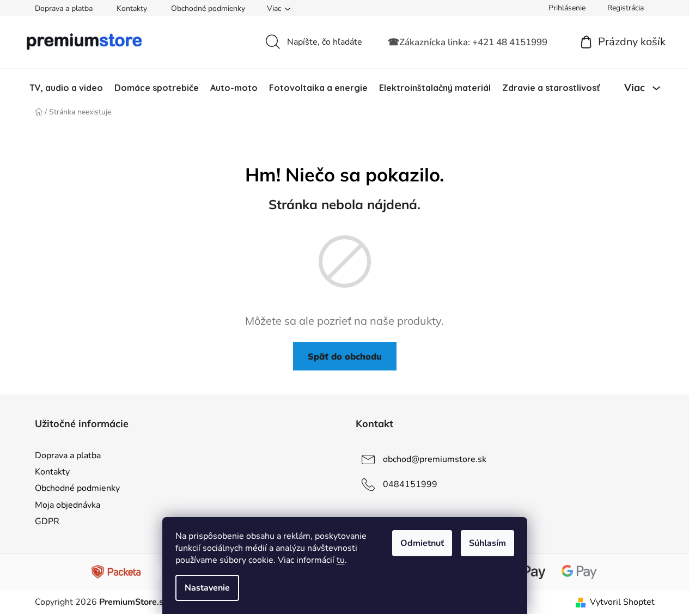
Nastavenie (207, 588)
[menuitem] (66, 87)
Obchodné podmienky (208, 8)
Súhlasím (487, 543)
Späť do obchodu (345, 356)
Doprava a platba (64, 8)
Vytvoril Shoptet (622, 602)
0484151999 (410, 484)
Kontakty (132, 8)
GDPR (47, 521)
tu (341, 560)
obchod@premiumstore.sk (434, 459)
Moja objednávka (67, 505)
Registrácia (625, 8)
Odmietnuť (422, 543)
